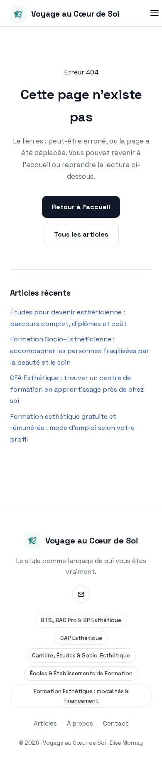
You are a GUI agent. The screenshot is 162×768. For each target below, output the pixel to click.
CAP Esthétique (81, 638)
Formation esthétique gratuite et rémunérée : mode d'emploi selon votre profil (72, 428)
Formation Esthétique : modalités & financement (81, 696)
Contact (116, 723)
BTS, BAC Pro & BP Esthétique (81, 620)
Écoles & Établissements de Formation (81, 673)
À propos (80, 723)
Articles (45, 723)
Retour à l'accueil (81, 206)
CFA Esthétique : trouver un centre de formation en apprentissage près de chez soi (77, 389)
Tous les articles (81, 234)
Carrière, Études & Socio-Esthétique (81, 655)
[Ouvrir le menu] (154, 13)
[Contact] (81, 594)
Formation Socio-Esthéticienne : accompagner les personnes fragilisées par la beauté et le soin (79, 350)
